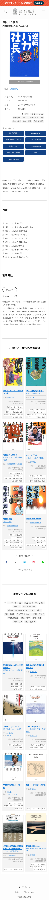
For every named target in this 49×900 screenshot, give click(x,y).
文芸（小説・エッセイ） (34, 603)
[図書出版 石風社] (24, 11)
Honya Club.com (13, 159)
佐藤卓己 (10, 733)
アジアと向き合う (24, 614)
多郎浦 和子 (33, 672)
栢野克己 (14, 89)
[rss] (26, 887)
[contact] (29, 887)
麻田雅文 (10, 735)
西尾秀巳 (33, 462)
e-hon (36, 152)
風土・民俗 (9, 614)
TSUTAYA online (36, 139)
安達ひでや (10, 397)
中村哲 (9, 792)
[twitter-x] (23, 887)
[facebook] (19, 887)
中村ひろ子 (33, 735)
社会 (42, 118)
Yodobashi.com (36, 146)
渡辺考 (32, 397)
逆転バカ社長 (39, 121)
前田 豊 (32, 855)
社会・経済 (17, 121)
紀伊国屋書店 (13, 133)
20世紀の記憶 (13, 618)
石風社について (29, 892)
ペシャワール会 (12, 794)
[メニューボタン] (43, 11)
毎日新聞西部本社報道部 (14, 464)
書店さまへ (18, 892)
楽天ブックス (13, 146)
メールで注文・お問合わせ (24, 81)
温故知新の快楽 (29, 606)
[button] (6, 562)
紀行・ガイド (38, 614)
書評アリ (17, 606)
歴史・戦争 (25, 618)
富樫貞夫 (33, 789)
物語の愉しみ (30, 622)
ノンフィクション (37, 114)
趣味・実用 (27, 121)
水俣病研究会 (11, 855)
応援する (38, 3)
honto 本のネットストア (13, 139)
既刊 (26, 114)
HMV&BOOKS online (13, 152)
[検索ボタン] (5, 11)
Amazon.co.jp (35, 133)
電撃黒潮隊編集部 (12, 525)
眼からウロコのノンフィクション (25, 118)
